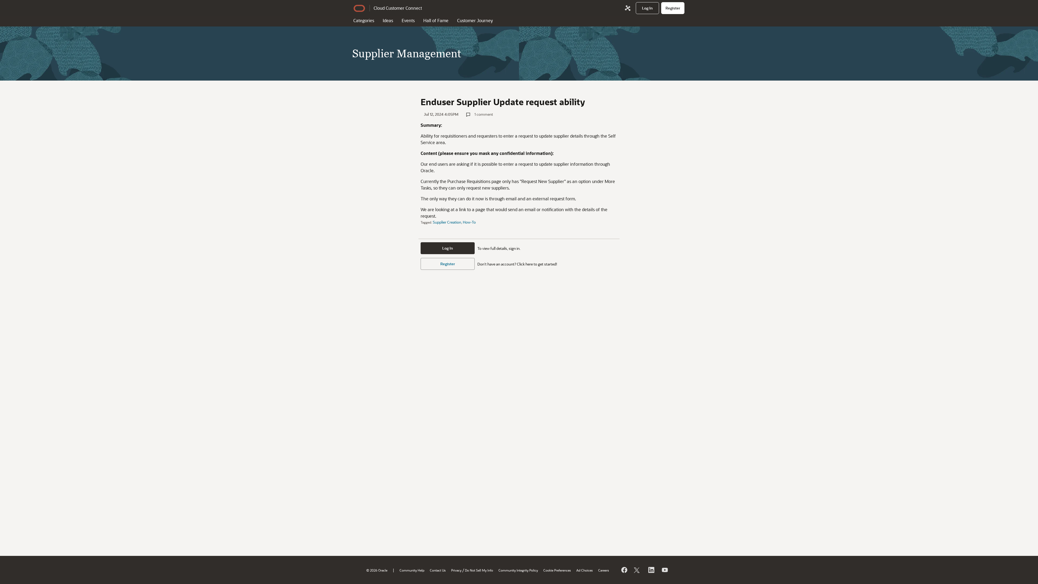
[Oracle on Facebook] (623, 570)
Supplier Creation (447, 222)
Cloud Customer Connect (398, 8)
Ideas (388, 20)
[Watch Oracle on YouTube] (664, 570)
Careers (603, 570)
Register (447, 263)
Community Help (412, 570)
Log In (447, 248)
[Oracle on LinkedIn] (650, 570)
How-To (469, 222)
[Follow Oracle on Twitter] (637, 570)
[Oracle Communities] (627, 8)
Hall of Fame (435, 20)
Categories (363, 20)
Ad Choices (584, 570)
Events (408, 20)
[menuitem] (647, 8)
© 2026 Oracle (376, 570)
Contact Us (438, 570)
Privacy (456, 570)
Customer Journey (475, 20)
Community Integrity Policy (518, 570)
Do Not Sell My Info (479, 570)
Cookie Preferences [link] (557, 570)
